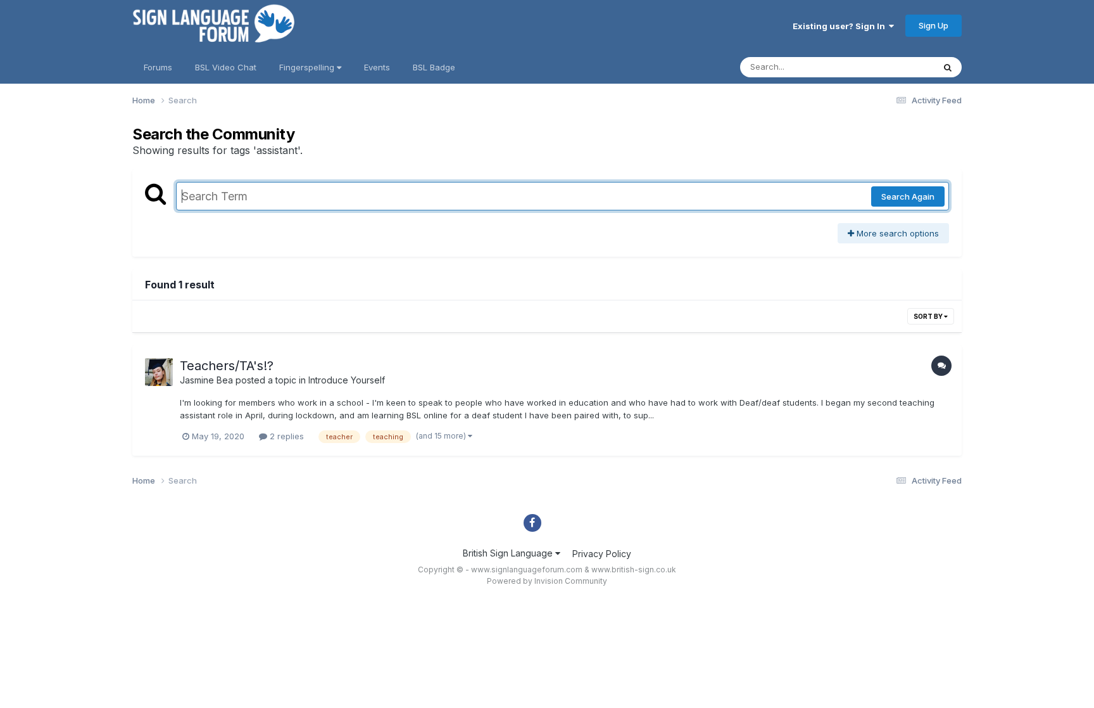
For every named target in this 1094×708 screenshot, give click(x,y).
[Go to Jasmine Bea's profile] (159, 372)
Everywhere (894, 67)
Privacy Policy (601, 553)
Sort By (929, 316)
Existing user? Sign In (841, 26)
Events (377, 67)
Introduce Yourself (346, 380)
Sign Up (933, 25)
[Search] (948, 67)
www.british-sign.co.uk (633, 569)
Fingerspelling (308, 67)
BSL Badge (434, 67)
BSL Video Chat (225, 67)
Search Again (907, 196)
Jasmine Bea (206, 380)
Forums (158, 67)
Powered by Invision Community (547, 581)
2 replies (285, 436)
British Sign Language (509, 553)
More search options (896, 233)
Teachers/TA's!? (227, 365)
